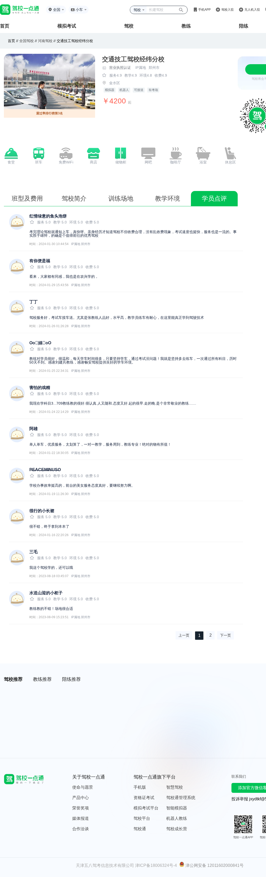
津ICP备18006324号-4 (156, 865)
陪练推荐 (71, 679)
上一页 (183, 635)
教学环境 (167, 198)
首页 (4, 26)
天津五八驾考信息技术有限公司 (105, 865)
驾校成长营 (176, 829)
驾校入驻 (227, 9)
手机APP (204, 9)
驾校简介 (74, 198)
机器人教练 (176, 818)
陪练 (243, 26)
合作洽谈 (80, 829)
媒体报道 (80, 818)
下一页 (225, 635)
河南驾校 (45, 41)
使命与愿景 (82, 787)
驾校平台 (142, 818)
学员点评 (214, 198)
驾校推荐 (13, 679)
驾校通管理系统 (180, 797)
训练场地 (120, 198)
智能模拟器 (176, 808)
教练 (186, 26)
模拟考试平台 (146, 808)
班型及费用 (27, 198)
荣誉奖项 (80, 808)
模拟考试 (66, 26)
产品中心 (80, 797)
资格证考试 (144, 797)
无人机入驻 (252, 9)
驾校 (129, 26)
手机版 (140, 787)
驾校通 (140, 829)
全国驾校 (27, 41)
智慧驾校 (174, 787)
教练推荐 (42, 679)
